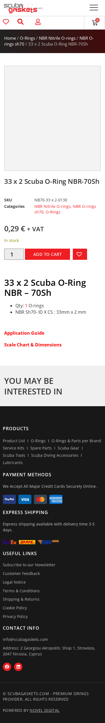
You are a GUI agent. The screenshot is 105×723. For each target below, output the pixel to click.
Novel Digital (44, 710)
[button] (93, 8)
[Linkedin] (18, 667)
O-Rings (27, 38)
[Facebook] (7, 667)
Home (10, 38)
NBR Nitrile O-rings (57, 38)
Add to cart (47, 254)
